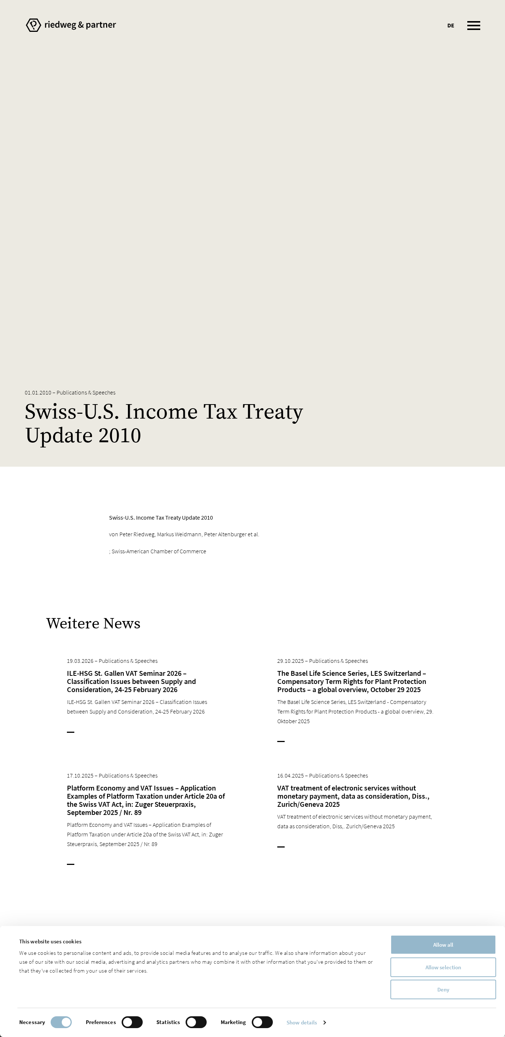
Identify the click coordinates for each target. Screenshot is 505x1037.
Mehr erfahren (95, 732)
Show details (302, 1022)
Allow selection (443, 967)
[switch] (132, 1022)
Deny (443, 989)
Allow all (443, 944)
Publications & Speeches (86, 392)
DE (450, 25)
